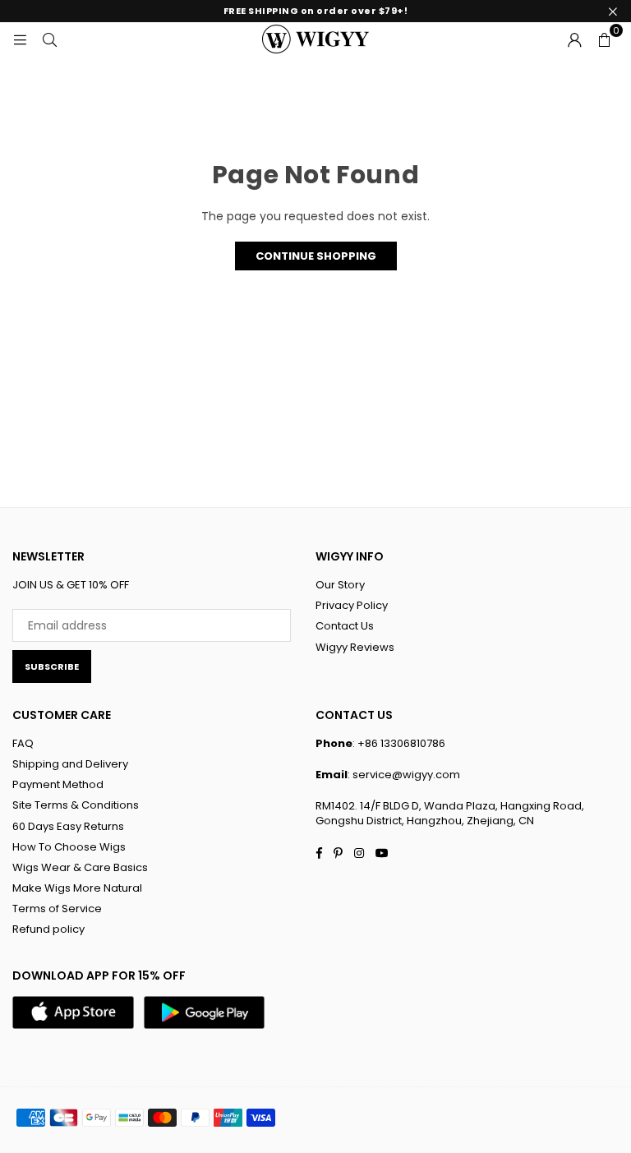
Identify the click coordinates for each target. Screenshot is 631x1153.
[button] (604, 38)
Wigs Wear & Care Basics (80, 867)
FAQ (23, 743)
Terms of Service (57, 908)
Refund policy (48, 929)
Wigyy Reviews (355, 647)
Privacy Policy (352, 605)
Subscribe (52, 666)
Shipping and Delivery (70, 764)
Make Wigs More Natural (77, 888)
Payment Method (58, 784)
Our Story (340, 585)
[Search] (49, 38)
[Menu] (20, 38)
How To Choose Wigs (69, 847)
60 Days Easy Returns (68, 826)
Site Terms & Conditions (75, 805)
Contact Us (345, 626)
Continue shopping (316, 256)
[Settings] (574, 38)
